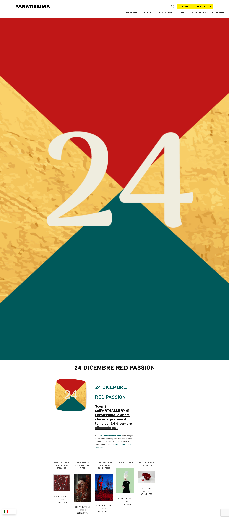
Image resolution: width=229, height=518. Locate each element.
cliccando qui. (106, 428)
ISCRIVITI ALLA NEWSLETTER (195, 6)
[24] (70, 395)
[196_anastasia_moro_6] (146, 477)
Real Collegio (200, 13)
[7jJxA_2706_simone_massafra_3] (104, 487)
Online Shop (217, 13)
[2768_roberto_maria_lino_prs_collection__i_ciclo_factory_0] (61, 482)
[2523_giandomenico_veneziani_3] (82, 488)
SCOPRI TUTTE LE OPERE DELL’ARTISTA (61, 500)
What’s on (131, 13)
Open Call (148, 13)
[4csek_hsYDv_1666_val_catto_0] (125, 480)
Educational (166, 13)
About (183, 13)
